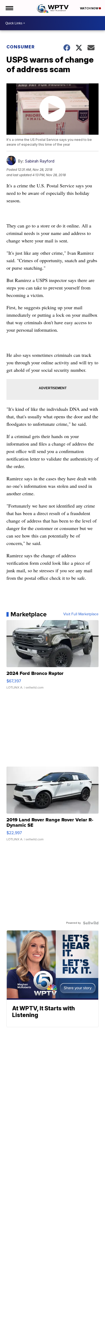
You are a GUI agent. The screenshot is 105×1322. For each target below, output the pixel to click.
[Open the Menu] (9, 8)
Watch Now (89, 8)
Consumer (20, 46)
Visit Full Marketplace (81, 614)
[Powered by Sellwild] (91, 923)
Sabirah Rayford (39, 161)
